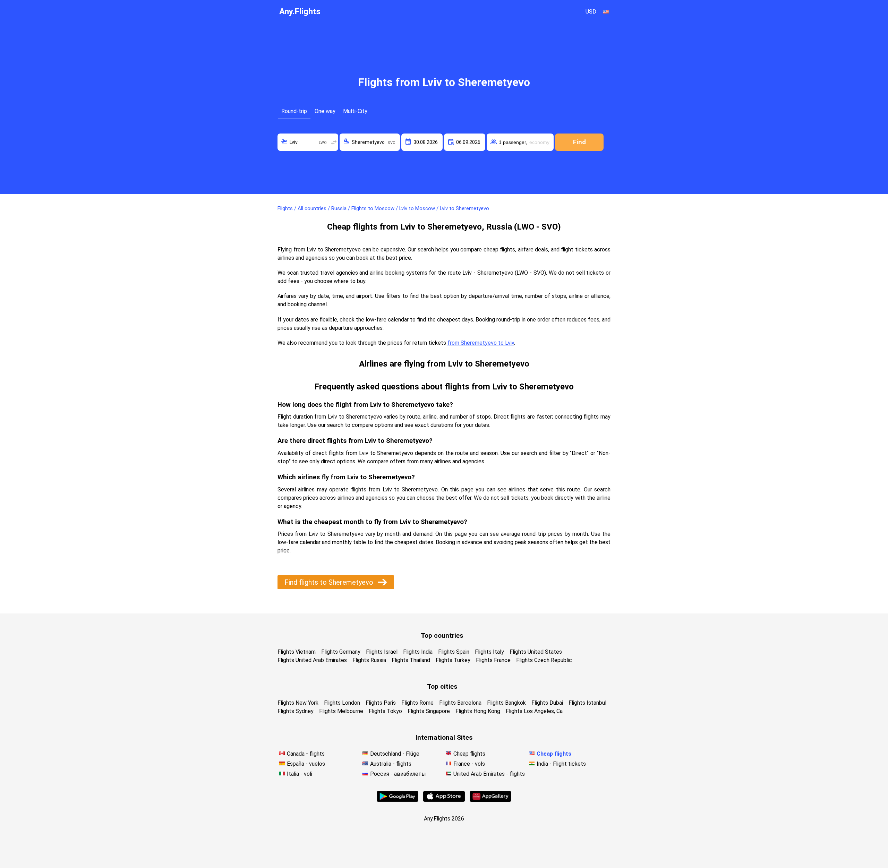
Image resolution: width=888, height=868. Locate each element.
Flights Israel (382, 651)
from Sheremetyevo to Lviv (480, 343)
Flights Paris (381, 702)
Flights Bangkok (506, 702)
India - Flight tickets (561, 763)
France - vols (469, 763)
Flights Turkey (453, 660)
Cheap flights (469, 753)
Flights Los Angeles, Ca (534, 711)
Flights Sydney (296, 711)
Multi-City (355, 111)
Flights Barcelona (460, 702)
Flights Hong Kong (477, 711)
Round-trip (294, 111)
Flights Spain (453, 651)
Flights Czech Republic (544, 660)
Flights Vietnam (297, 651)
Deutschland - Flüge (394, 753)
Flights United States (536, 651)
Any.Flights (300, 11)
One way (325, 111)
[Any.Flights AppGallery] (490, 800)
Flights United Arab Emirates (312, 660)
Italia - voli (299, 774)
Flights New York (298, 702)
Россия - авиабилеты (398, 774)
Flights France (493, 660)
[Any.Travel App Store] (444, 800)
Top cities (442, 686)
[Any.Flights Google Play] (397, 800)
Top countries (442, 635)
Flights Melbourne (341, 711)
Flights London (342, 702)
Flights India (418, 651)
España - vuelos (306, 763)
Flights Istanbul (587, 702)
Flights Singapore (429, 711)
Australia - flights (390, 763)
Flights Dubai (547, 702)
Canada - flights (306, 753)
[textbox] (308, 142)
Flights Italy (489, 651)
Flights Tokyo (385, 711)
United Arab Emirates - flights (489, 774)
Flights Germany (340, 651)
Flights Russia (369, 660)
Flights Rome (417, 702)
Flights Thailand (411, 660)
